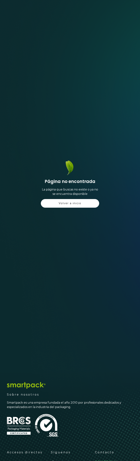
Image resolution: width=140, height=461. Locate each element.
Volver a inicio (70, 203)
